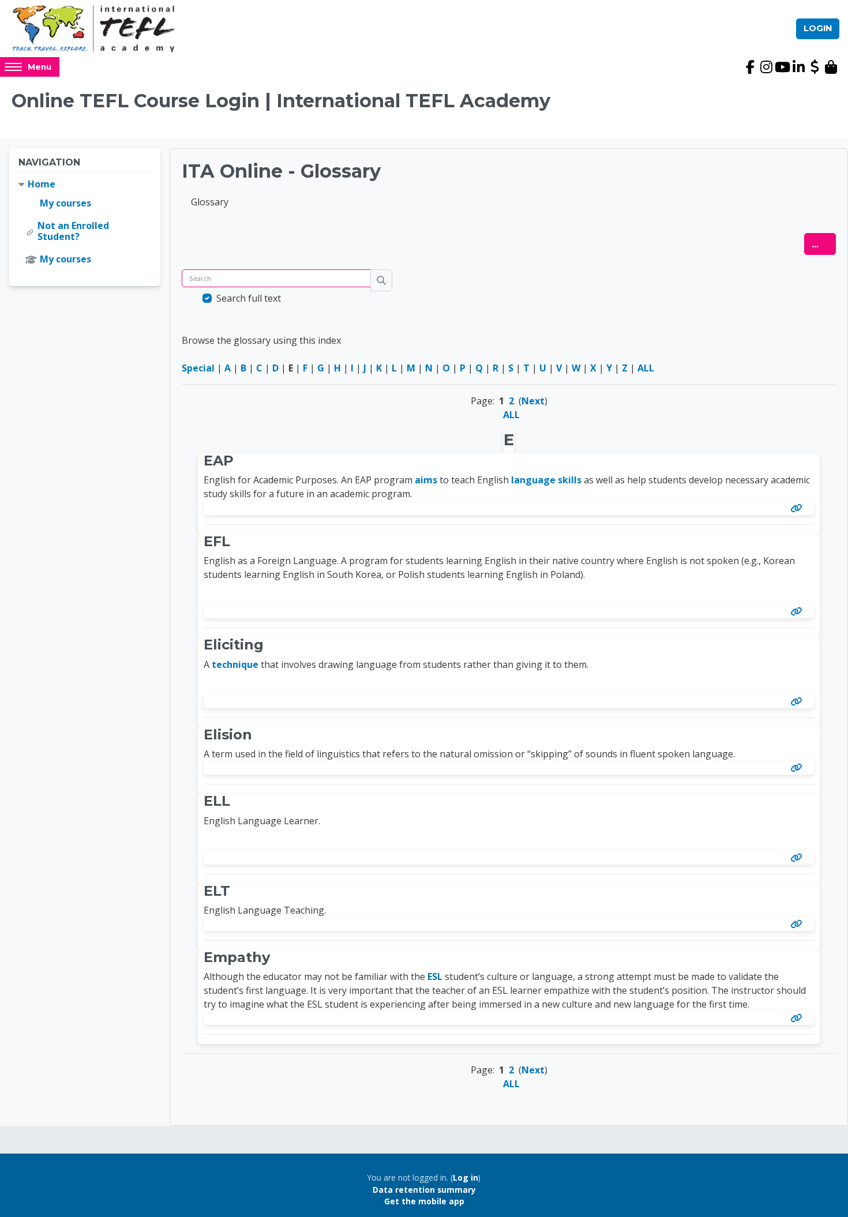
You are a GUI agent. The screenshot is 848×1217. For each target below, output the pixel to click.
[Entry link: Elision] (798, 767)
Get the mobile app (424, 1201)
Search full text (248, 298)
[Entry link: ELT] (798, 924)
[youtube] (782, 67)
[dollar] (814, 67)
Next (533, 401)
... (824, 243)
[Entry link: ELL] (798, 857)
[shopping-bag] (831, 67)
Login (818, 28)
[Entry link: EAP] (798, 508)
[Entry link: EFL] (798, 611)
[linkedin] (798, 67)
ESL (434, 976)
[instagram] (766, 67)
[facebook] (750, 67)
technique (235, 664)
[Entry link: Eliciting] (798, 701)
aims (426, 480)
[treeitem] (84, 222)
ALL (645, 368)
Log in (465, 1177)
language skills (546, 480)
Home (41, 184)
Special (198, 368)
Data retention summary (424, 1189)
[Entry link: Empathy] (798, 1018)
